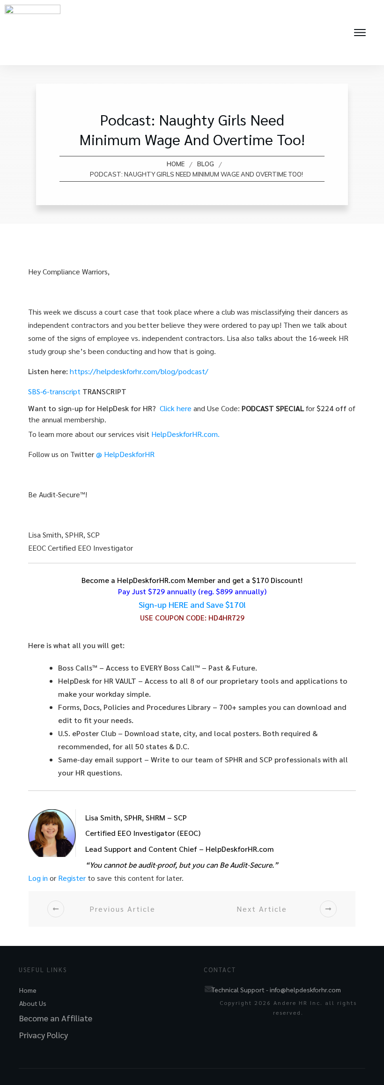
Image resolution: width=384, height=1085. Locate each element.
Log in (38, 878)
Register (72, 878)
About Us (32, 1003)
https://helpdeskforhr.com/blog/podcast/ (139, 371)
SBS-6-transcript (54, 391)
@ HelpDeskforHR (125, 454)
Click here (176, 408)
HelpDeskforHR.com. (187, 434)
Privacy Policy (43, 1034)
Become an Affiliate (55, 1017)
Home (28, 990)
